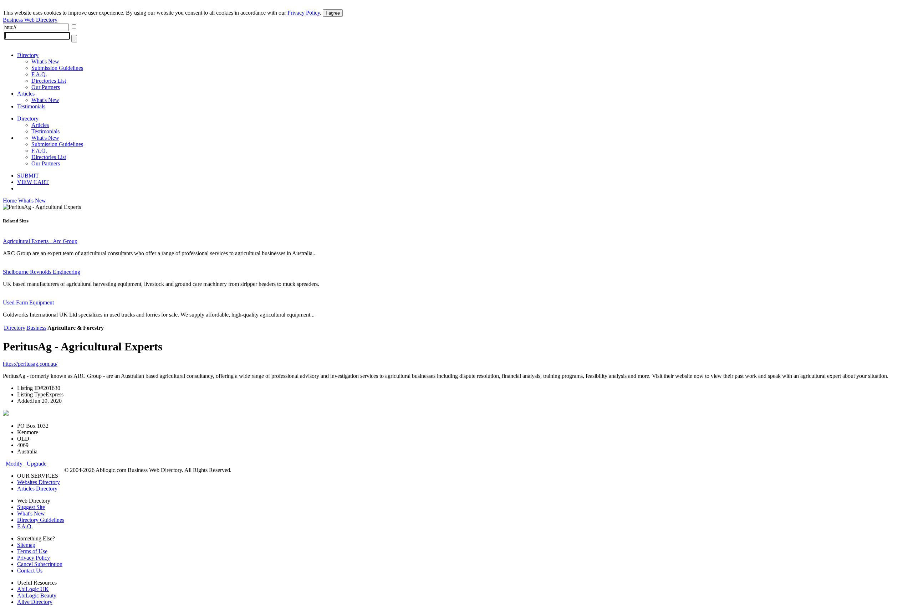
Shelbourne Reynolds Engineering (41, 272)
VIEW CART (33, 182)
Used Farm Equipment (28, 302)
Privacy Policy (303, 13)
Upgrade (35, 464)
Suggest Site (31, 507)
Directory (28, 55)
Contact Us (29, 571)
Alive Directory (34, 602)
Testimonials (31, 106)
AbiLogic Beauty (36, 595)
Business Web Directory (30, 20)
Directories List (48, 81)
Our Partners (45, 87)
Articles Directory (37, 489)
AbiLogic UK (33, 589)
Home (10, 200)
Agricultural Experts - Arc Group (40, 241)
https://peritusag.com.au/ (30, 364)
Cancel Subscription (39, 564)
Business (36, 328)
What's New (45, 61)
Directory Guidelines (40, 520)
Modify (12, 464)
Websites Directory (38, 482)
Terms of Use (32, 551)
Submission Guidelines (57, 68)
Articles (26, 94)
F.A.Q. (39, 74)
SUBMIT (28, 176)
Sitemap (26, 545)
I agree (333, 13)
